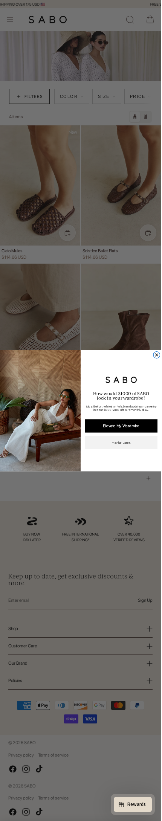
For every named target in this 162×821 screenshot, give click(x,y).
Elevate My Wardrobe (121, 425)
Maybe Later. (121, 442)
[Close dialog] (156, 354)
